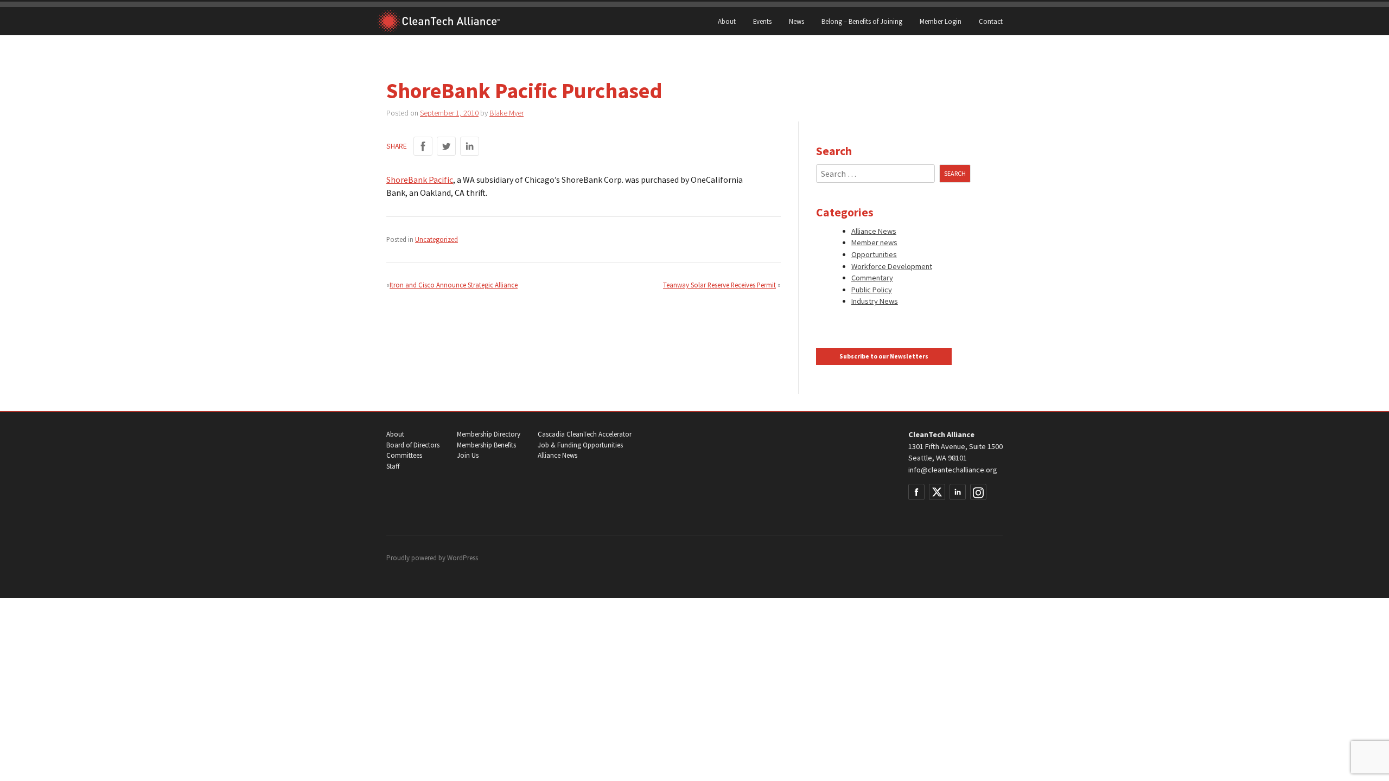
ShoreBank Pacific (419, 179)
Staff (392, 466)
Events (762, 21)
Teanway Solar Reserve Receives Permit (719, 284)
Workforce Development (891, 266)
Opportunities (874, 254)
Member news (874, 242)
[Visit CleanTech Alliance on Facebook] (916, 492)
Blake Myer (506, 113)
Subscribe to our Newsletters (883, 356)
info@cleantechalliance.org (952, 470)
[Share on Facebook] (422, 146)
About (727, 21)
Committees (404, 455)
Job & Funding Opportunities (580, 445)
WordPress (462, 557)
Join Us (468, 455)
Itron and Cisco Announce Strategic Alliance (454, 284)
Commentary (872, 278)
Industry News (874, 301)
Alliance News (873, 231)
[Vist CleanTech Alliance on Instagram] (978, 492)
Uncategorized (436, 239)
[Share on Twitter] (446, 146)
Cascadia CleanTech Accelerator (585, 434)
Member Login (940, 21)
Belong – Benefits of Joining (861, 21)
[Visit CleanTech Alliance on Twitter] (937, 492)
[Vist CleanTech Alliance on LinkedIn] (958, 492)
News (796, 21)
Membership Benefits (486, 445)
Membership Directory (488, 434)
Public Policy (871, 290)
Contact (991, 21)
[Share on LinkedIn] (469, 146)
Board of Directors (412, 445)
